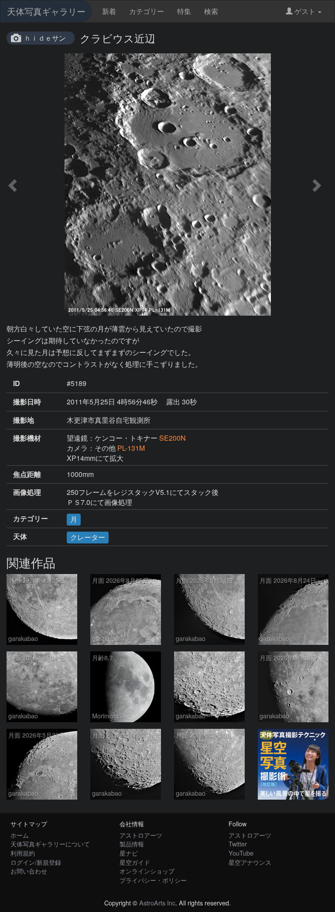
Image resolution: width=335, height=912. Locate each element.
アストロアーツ (141, 834)
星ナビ (129, 852)
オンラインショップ (147, 870)
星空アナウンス (250, 862)
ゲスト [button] (305, 11)
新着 (109, 11)
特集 (184, 11)
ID (16, 383)
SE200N (172, 438)
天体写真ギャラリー (46, 11)
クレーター (87, 537)
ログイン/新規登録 (35, 862)
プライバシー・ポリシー (153, 879)
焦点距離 (27, 474)
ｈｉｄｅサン (45, 38)
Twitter (238, 843)
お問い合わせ (28, 870)
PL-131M (131, 448)
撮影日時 (27, 402)
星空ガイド (135, 862)
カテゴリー (146, 11)
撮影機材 (27, 438)
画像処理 (27, 492)
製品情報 (132, 843)
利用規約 (22, 852)
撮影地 (23, 420)
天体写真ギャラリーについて (50, 843)
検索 (211, 11)
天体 (20, 536)
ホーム (19, 834)
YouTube (241, 852)
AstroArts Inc (157, 902)
